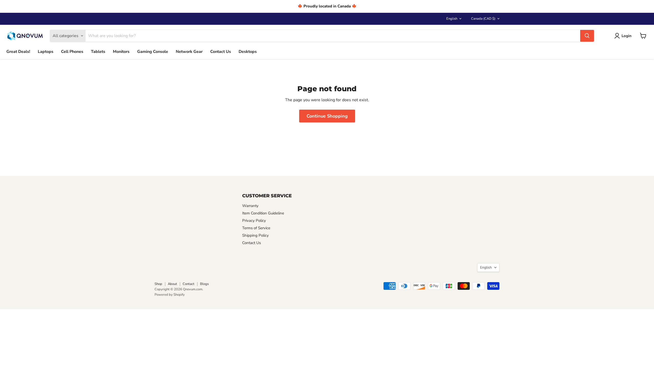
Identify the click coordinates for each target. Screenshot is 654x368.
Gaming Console (152, 51)
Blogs (204, 284)
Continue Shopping (327, 116)
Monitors (121, 51)
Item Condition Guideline (263, 213)
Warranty (250, 205)
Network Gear (189, 51)
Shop (158, 284)
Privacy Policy (254, 220)
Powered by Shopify (170, 294)
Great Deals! (18, 51)
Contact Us (220, 51)
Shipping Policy (255, 235)
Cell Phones (72, 51)
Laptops (45, 51)
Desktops (248, 51)
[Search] (587, 36)
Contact (188, 284)
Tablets (98, 51)
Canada (483, 18)
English (451, 18)
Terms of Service (256, 228)
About (172, 284)
